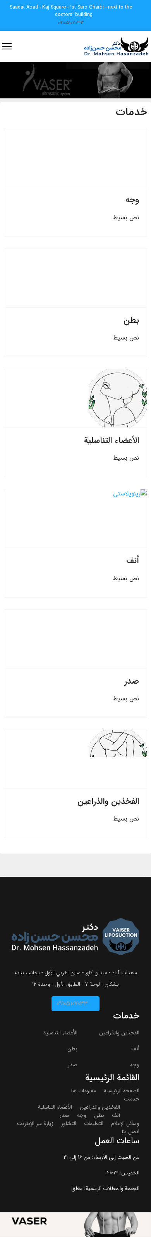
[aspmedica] (75, 80)
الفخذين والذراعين (108, 801)
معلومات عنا (83, 1091)
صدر (131, 681)
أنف (132, 560)
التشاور (68, 1124)
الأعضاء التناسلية (111, 440)
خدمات (131, 1099)
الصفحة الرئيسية (121, 1091)
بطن (131, 320)
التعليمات (93, 1124)
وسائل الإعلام (125, 1124)
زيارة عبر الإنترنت (35, 1124)
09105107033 (71, 23)
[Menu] (7, 46)
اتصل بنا (130, 1132)
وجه (132, 199)
